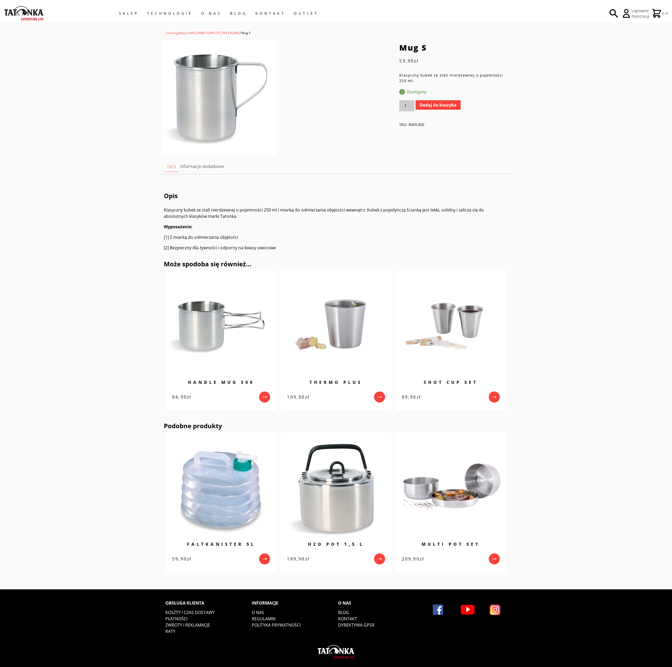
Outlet (306, 13)
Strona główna (176, 33)
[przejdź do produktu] (264, 397)
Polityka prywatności (276, 625)
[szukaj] (613, 13)
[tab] (171, 166)
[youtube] (467, 610)
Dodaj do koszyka (438, 105)
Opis (171, 166)
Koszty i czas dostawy (190, 612)
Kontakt (270, 13)
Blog (238, 13)
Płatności (176, 619)
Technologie (170, 13)
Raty (170, 631)
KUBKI (234, 33)
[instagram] (495, 610)
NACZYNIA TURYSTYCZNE (208, 33)
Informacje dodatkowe (202, 166)
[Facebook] (438, 609)
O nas (258, 612)
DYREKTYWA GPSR (356, 625)
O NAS (211, 13)
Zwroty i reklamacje (187, 625)
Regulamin (264, 619)
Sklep (129, 13)
